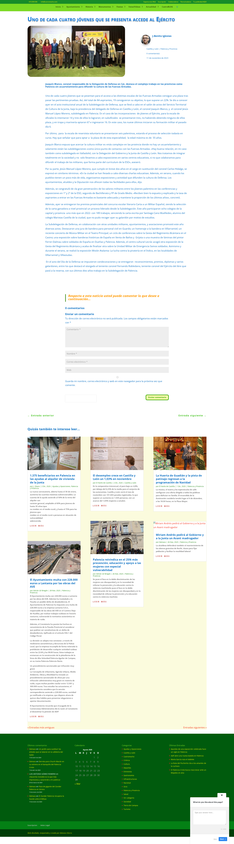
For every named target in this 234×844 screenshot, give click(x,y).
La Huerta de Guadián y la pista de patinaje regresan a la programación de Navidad (179, 479)
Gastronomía (129, 775)
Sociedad (127, 801)
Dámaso (162, 542)
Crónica (127, 760)
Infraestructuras (130, 779)
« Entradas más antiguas (41, 727)
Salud (126, 794)
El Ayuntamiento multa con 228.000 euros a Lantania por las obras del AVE (54, 583)
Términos (76, 401)
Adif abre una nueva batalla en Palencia (187, 756)
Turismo (127, 809)
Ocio (125, 786)
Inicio (58, 7)
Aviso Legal (45, 825)
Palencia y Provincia (169, 49)
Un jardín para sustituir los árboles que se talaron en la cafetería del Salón (46, 752)
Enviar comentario (157, 397)
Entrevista (128, 771)
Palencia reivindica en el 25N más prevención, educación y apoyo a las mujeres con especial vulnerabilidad (117, 565)
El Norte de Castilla (104, 483)
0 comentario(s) (153, 53)
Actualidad (151, 7)
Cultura (127, 764)
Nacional (127, 783)
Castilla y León (152, 49)
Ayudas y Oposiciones (61, 486)
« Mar (77, 783)
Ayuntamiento (73, 7)
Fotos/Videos (134, 7)
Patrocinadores (185, 2)
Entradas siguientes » (195, 727)
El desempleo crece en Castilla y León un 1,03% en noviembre (114, 477)
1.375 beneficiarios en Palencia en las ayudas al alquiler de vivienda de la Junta (52, 479)
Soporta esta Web (149, 2)
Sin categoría (129, 798)
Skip (215, 839)
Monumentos (105, 7)
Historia (89, 7)
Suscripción (162, 2)
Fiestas (120, 7)
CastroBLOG (167, 7)
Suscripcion (32, 825)
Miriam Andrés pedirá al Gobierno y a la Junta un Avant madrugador (180, 536)
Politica (68, 401)
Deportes (127, 768)
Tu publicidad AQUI (200, 2)
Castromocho (129, 756)
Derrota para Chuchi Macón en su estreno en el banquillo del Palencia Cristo (46, 764)
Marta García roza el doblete (182, 759)
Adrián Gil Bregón (40, 590)
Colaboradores (173, 2)
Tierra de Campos (131, 805)
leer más (37, 525)
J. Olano (36, 486)
